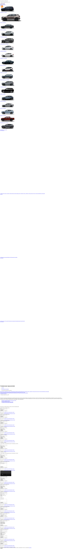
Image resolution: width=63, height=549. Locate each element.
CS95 (31, 193)
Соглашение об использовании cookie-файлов (7, 402)
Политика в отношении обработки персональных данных (9, 400)
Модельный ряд (2, 391)
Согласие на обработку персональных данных (7, 401)
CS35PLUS (22, 193)
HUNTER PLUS (40, 193)
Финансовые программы (14, 257)
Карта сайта (5, 393)
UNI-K (37, 193)
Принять (1, 548)
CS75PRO (1, 193)
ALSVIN (15, 193)
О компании (1, 393)
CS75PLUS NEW (11, 193)
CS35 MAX (7, 193)
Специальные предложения (3, 257)
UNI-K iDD (43, 193)
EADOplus (17, 193)
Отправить (2, 416)
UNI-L (19, 193)
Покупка (1, 392)
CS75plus (29, 193)
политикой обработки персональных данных (9, 413)
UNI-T (33, 193)
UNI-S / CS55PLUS (26, 193)
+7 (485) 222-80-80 (2, 3)
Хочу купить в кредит (4, 515)
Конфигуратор (9, 257)
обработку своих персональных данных (9, 412)
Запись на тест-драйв (22, 392)
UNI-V (5, 193)
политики (30, 547)
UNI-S (3, 193)
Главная (3, 387)
